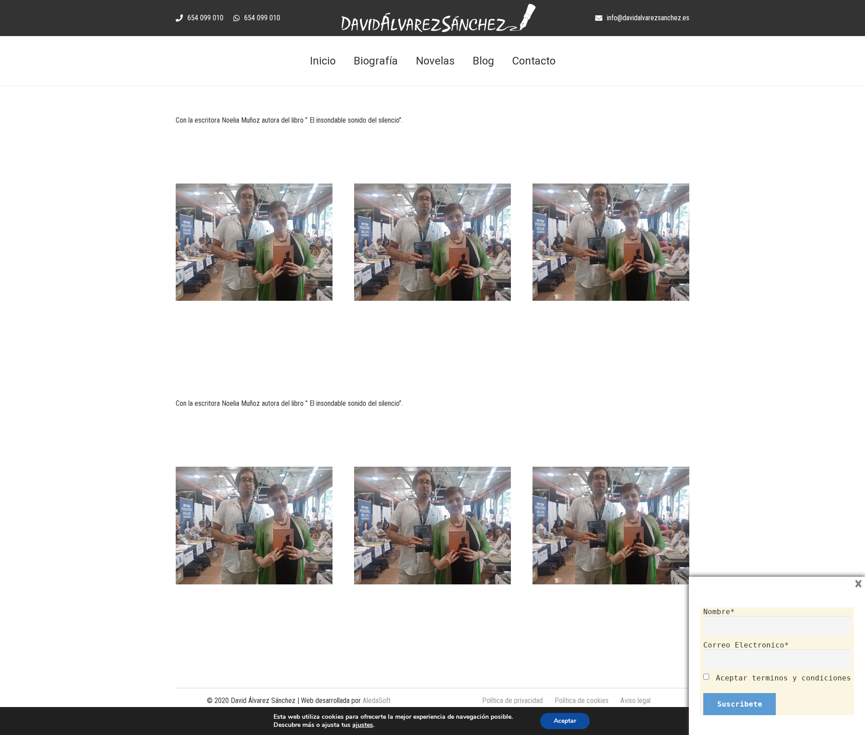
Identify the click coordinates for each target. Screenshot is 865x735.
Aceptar (565, 721)
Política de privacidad (512, 700)
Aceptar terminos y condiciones (783, 678)
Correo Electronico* (746, 645)
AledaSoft (377, 700)
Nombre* (719, 611)
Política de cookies (582, 700)
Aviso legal (635, 700)
